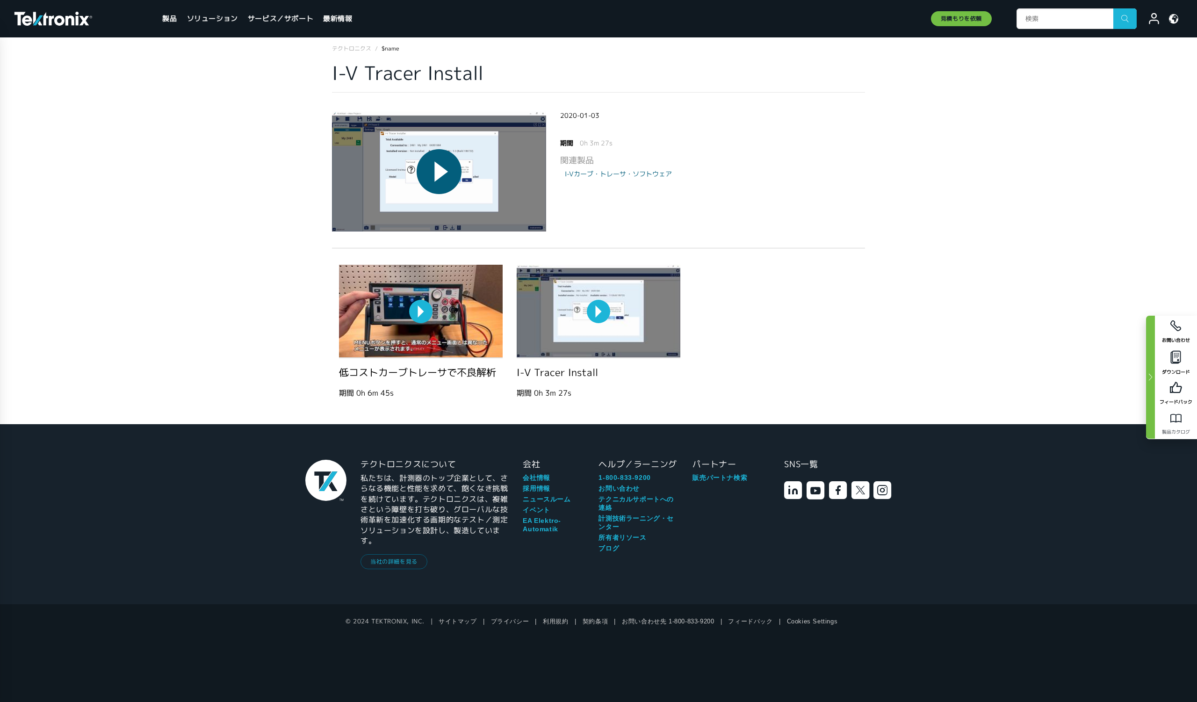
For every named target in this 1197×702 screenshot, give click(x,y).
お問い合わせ (619, 488)
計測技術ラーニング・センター (636, 522)
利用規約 (555, 621)
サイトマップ (458, 621)
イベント (536, 510)
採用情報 (536, 488)
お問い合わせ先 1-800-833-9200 (668, 621)
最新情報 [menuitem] (337, 18)
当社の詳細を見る (394, 561)
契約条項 (595, 621)
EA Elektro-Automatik (542, 525)
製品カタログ (1176, 431)
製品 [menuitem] (169, 18)
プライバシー (510, 621)
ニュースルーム (546, 499)
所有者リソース (622, 537)
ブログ (608, 548)
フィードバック (750, 621)
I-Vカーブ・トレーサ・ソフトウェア (618, 174)
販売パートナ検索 (719, 477)
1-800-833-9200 (624, 477)
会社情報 (536, 477)
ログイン (1149, 20)
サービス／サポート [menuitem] (280, 18)
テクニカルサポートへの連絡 (636, 503)
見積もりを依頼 (961, 18)
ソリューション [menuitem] (212, 18)
